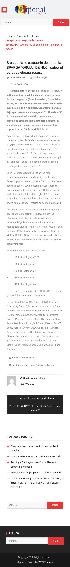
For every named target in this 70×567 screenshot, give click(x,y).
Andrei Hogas (40, 77)
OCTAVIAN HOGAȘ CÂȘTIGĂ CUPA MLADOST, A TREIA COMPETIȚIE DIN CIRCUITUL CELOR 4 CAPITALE (37, 483)
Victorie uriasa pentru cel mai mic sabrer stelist (37, 456)
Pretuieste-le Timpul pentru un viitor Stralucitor (36, 472)
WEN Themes (45, 562)
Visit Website (27, 384)
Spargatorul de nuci (45, 365)
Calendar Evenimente (23, 357)
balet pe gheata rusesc (23, 365)
